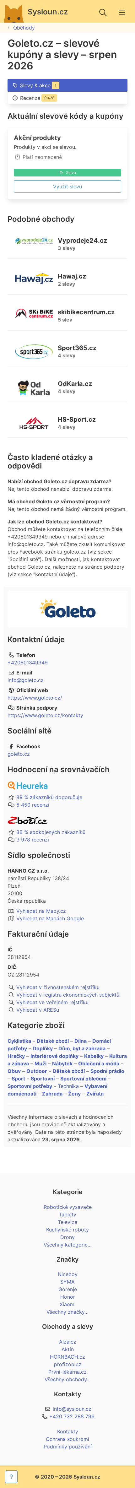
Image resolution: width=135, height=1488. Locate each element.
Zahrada (52, 1093)
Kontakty (67, 1431)
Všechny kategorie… (68, 1245)
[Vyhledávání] (103, 12)
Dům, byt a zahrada (81, 1048)
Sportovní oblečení (83, 1078)
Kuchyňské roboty (67, 1229)
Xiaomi (68, 1304)
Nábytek (62, 1063)
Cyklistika (19, 1041)
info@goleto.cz (26, 680)
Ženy (74, 1093)
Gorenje (67, 1289)
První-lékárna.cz (67, 1372)
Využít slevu (67, 186)
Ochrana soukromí (67, 1439)
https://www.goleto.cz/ (35, 698)
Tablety (67, 1214)
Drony (67, 1237)
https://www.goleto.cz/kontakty (45, 715)
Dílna (80, 1041)
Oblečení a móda (98, 1063)
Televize (67, 1222)
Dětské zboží (53, 1041)
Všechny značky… (67, 1312)
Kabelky (94, 1056)
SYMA (67, 1282)
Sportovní (43, 1078)
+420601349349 (28, 662)
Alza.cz (67, 1342)
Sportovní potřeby (30, 1086)
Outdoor (36, 1071)
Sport (18, 1078)
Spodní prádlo (107, 1071)
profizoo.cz (67, 1364)
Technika (68, 1086)
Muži (40, 1063)
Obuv (14, 1071)
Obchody (24, 27)
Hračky (16, 1056)
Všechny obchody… (68, 1379)
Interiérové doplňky (54, 1056)
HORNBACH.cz (67, 1357)
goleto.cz (19, 754)
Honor (67, 1297)
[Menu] (121, 12)
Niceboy (68, 1274)
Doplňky (43, 1048)
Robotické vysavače (68, 1207)
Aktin (68, 1349)
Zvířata (95, 1093)
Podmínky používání (68, 1446)
